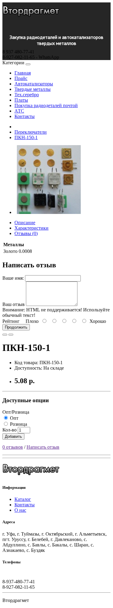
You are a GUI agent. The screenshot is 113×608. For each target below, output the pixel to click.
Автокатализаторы (33, 83)
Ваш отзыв (13, 304)
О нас (20, 510)
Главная (22, 72)
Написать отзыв (43, 447)
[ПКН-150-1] (48, 212)
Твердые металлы (32, 89)
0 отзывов (12, 447)
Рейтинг (11, 321)
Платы (21, 100)
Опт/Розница (15, 412)
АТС (19, 110)
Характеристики (31, 228)
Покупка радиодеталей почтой (46, 105)
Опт (13, 418)
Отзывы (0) (26, 233)
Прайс (20, 78)
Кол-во (9, 429)
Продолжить (16, 327)
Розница (18, 424)
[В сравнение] (10, 335)
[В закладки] (4, 335)
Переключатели (30, 132)
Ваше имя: (13, 278)
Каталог (22, 499)
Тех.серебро (26, 94)
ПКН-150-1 (26, 137)
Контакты (24, 116)
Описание (24, 222)
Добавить (13, 436)
